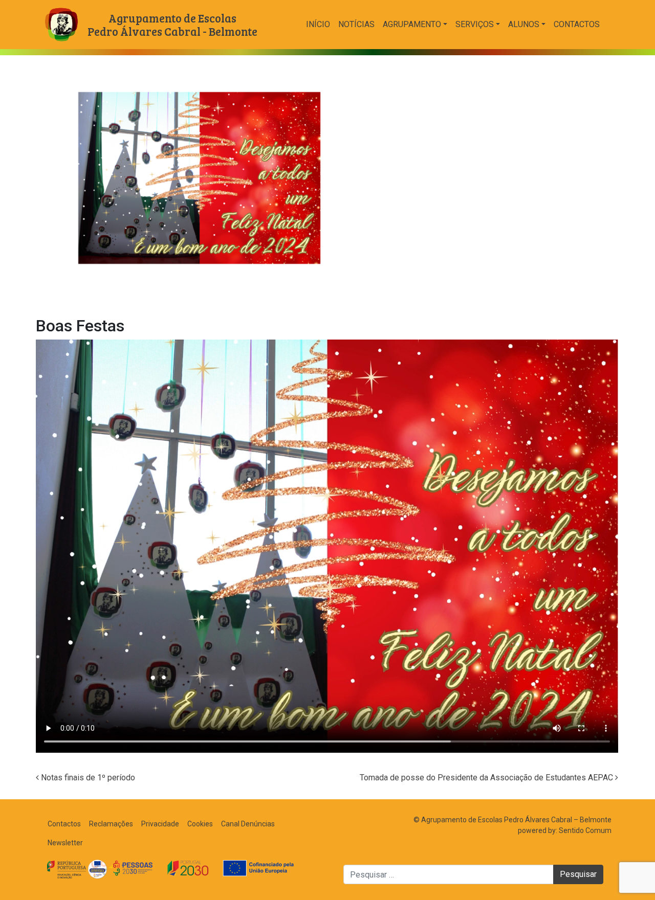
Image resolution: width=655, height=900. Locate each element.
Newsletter (65, 843)
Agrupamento (412, 24)
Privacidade (160, 824)
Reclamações (111, 824)
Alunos (523, 24)
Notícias (356, 24)
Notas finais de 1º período (87, 777)
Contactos (577, 24)
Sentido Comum (585, 830)
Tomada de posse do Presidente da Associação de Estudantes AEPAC (487, 777)
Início (318, 24)
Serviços (474, 24)
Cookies (200, 824)
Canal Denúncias (248, 824)
